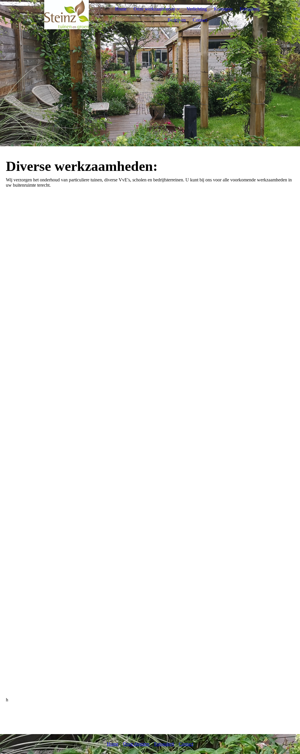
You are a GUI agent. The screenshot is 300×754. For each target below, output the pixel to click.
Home (121, 8)
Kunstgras (223, 8)
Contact (200, 20)
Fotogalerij (250, 8)
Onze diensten (136, 743)
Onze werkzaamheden (154, 8)
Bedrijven (177, 20)
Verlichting (197, 8)
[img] (66, 14)
